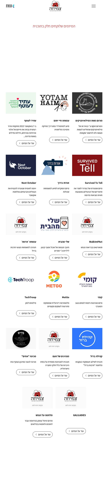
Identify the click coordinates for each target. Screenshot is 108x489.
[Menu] (93, 6)
